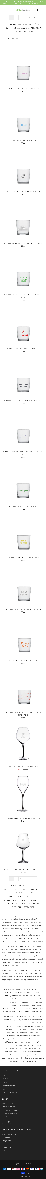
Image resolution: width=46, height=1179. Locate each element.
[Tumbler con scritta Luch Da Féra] (23, 534)
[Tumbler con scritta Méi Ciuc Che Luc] (23, 637)
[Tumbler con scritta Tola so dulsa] (23, 168)
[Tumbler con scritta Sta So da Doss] (23, 586)
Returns (5, 1079)
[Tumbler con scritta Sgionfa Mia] (23, 65)
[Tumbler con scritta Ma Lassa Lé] (23, 325)
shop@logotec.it (8, 1103)
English (17, 1164)
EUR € (26, 1164)
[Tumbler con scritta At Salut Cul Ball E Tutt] (23, 271)
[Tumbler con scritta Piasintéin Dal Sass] (23, 377)
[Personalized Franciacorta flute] (23, 794)
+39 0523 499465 (8, 1107)
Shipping (5, 1082)
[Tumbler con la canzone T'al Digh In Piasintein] (23, 689)
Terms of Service (8, 1086)
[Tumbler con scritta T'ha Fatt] (23, 116)
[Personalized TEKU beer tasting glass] (23, 846)
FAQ (4, 1089)
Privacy (5, 1075)
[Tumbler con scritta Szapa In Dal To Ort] (23, 219)
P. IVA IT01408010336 (10, 1093)
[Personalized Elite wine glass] (23, 743)
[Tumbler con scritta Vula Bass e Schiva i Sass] (23, 428)
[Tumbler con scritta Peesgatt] (23, 483)
